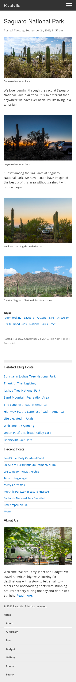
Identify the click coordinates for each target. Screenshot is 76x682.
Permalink (10, 343)
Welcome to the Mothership (21, 471)
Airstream (63, 317)
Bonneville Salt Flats (18, 440)
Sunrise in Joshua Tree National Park (30, 376)
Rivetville (12, 5)
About (10, 623)
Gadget (10, 649)
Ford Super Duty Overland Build (24, 458)
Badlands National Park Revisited (24, 498)
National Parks (38, 324)
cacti (53, 324)
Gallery (10, 657)
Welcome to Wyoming (19, 426)
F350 (8, 324)
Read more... (25, 595)
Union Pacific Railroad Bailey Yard (27, 433)
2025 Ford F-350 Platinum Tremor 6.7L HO (30, 465)
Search (10, 674)
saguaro (29, 317)
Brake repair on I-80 (16, 505)
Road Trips (20, 324)
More (7, 511)
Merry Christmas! (14, 485)
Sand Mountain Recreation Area (26, 397)
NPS (51, 317)
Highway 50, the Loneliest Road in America (34, 412)
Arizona (41, 317)
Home (7, 614)
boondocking (13, 317)
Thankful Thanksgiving (20, 383)
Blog (65, 338)
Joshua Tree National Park (22, 390)
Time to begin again (16, 478)
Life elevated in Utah (18, 418)
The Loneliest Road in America (25, 405)
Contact (11, 666)
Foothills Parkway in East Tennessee (26, 491)
